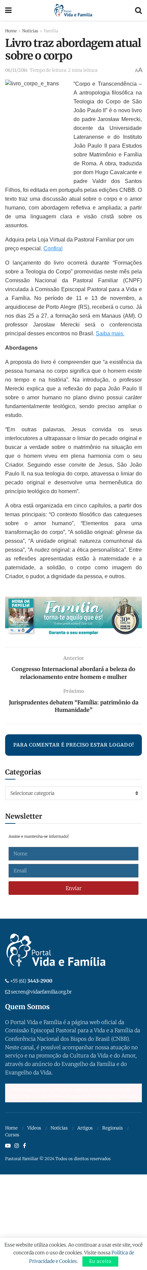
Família (51, 30)
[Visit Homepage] (73, 10)
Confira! (53, 248)
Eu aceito (100, 1261)
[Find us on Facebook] (24, 1146)
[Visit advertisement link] (73, 617)
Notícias (59, 1128)
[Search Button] (138, 10)
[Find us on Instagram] (16, 1146)
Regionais (112, 1128)
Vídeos (34, 1128)
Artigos (85, 1128)
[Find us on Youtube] (8, 1146)
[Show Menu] (8, 10)
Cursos (12, 1135)
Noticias (30, 30)
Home (11, 30)
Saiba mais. (110, 333)
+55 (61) (31, 981)
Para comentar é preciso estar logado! (73, 745)
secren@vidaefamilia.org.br (41, 992)
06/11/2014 (16, 70)
